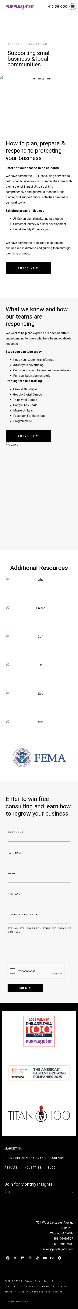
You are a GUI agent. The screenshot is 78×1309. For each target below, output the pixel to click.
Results (11, 1167)
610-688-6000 (58, 6)
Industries (33, 1167)
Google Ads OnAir (25, 405)
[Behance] (52, 1258)
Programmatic (22, 421)
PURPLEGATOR (13, 1281)
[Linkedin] (22, 1258)
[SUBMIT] (72, 1192)
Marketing (13, 1148)
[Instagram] (30, 1258)
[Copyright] (59, 1258)
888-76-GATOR (63, 1238)
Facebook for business (29, 416)
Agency (14, 44)
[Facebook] (8, 1258)
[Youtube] (44, 1258)
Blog (52, 1167)
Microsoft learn (23, 410)
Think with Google (25, 400)
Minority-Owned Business (35, 1292)
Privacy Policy (33, 1281)
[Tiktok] (37, 1258)
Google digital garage (27, 394)
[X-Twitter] (15, 1258)
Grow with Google (25, 389)
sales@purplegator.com (57, 1249)
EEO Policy (27, 1286)
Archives (58, 1292)
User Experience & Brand (25, 1158)
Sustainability (46, 1286)
